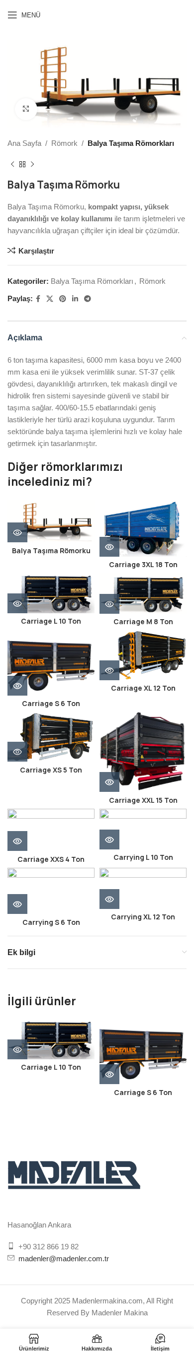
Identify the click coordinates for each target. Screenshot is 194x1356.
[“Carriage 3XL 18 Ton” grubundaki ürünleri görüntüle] (109, 547)
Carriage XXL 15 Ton (143, 800)
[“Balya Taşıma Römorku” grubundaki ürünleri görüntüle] (17, 532)
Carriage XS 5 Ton (51, 770)
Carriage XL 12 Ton (143, 688)
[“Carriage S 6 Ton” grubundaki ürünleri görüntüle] (17, 686)
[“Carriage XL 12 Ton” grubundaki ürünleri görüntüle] (109, 670)
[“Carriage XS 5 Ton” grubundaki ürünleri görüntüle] (17, 752)
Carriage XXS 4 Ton (51, 859)
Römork (64, 143)
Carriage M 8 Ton (143, 621)
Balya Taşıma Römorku (51, 550)
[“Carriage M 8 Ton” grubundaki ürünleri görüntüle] (109, 604)
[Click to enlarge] (26, 109)
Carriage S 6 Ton (51, 703)
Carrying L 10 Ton (143, 857)
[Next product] (32, 164)
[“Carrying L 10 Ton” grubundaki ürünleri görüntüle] (109, 839)
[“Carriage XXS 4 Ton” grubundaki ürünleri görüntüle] (17, 841)
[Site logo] (97, 14)
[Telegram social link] (87, 299)
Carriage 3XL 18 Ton (143, 564)
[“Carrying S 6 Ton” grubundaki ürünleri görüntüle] (17, 904)
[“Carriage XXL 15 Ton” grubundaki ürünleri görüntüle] (109, 782)
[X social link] (49, 299)
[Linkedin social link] (75, 299)
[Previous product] (12, 164)
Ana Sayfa (24, 143)
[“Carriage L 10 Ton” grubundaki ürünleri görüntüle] (17, 603)
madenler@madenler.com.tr (63, 1258)
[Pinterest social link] (62, 299)
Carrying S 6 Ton (51, 922)
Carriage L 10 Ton (51, 621)
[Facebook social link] (38, 299)
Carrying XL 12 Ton (143, 916)
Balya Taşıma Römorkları (131, 143)
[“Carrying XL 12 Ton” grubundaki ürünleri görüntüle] (109, 899)
